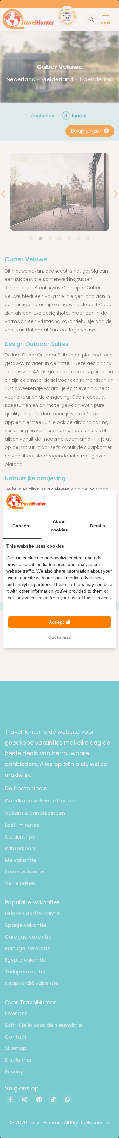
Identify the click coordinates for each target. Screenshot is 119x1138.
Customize (59, 637)
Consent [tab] (21, 525)
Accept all (59, 622)
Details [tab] (97, 525)
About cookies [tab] (59, 525)
